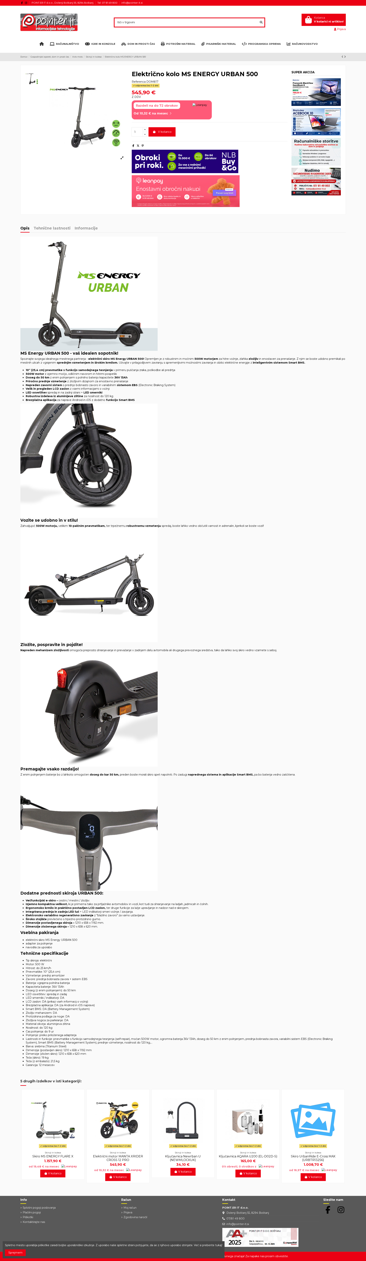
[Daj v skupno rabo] (133, 145)
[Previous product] (343, 56)
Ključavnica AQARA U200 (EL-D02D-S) (248, 1156)
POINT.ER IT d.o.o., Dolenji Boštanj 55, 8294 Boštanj (63, 2)
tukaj (218, 1245)
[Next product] (345, 56)
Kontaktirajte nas (34, 1222)
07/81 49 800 (235, 1218)
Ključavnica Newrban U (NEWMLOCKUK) (183, 1158)
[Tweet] (138, 145)
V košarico (165, 132)
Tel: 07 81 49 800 (107, 2)
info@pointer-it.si (132, 2)
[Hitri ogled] (53, 1148)
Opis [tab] (25, 228)
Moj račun (130, 1207)
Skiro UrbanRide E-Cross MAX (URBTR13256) (313, 1158)
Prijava (128, 1212)
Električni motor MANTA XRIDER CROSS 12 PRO (118, 1158)
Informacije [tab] (86, 228)
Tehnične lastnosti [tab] (52, 228)
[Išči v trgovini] (261, 22)
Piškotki (28, 1217)
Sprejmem (15, 1252)
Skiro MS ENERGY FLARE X (52, 1156)
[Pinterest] (143, 145)
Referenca (139, 81)
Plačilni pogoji (32, 1212)
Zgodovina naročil (135, 1217)
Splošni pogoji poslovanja (39, 1207)
